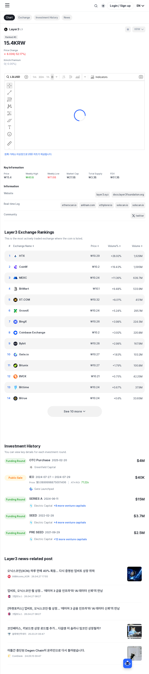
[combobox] (141, 5)
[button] (75, 574)
